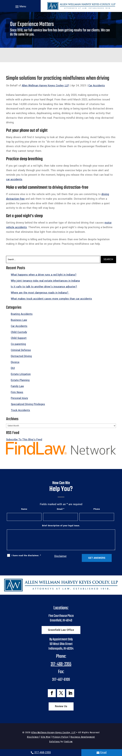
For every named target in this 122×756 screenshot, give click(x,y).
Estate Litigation (21, 374)
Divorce (15, 362)
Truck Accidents (20, 410)
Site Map (45, 737)
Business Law (19, 320)
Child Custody (19, 332)
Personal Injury (19, 398)
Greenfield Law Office (61, 630)
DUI (13, 368)
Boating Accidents (22, 314)
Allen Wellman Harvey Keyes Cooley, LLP (45, 85)
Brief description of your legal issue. (61, 525)
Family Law (17, 386)
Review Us (61, 706)
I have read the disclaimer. (26, 555)
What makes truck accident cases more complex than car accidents (51, 299)
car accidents (14, 179)
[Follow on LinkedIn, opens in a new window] (70, 693)
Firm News (17, 392)
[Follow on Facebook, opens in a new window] (52, 693)
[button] (20, 6)
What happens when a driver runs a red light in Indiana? (43, 274)
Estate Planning (20, 380)
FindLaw (68, 742)
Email (103, 752)
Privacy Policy (60, 737)
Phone (96, 509)
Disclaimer (60, 556)
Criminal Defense (21, 350)
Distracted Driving (21, 356)
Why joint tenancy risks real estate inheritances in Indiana (45, 281)
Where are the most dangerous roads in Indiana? (40, 292)
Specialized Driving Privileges (28, 404)
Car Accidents (96, 85)
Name (24, 509)
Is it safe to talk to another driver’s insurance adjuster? (44, 286)
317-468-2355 (42, 752)
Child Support (19, 338)
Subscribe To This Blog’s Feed (24, 439)
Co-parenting (18, 344)
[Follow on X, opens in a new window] (61, 693)
